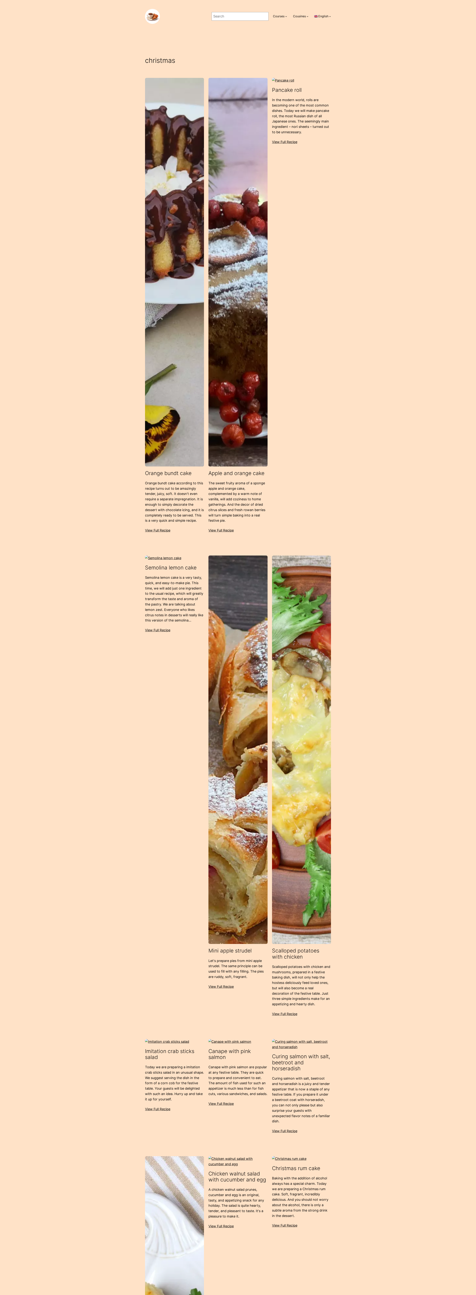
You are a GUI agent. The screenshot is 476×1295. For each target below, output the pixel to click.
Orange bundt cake (168, 473)
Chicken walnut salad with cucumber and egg (237, 1177)
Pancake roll (287, 90)
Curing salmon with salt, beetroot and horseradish (301, 1062)
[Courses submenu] (286, 16)
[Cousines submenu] (307, 16)
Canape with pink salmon (229, 1054)
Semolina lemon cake (171, 568)
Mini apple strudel (230, 951)
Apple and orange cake (236, 473)
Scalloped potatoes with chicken (295, 954)
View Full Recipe (157, 530)
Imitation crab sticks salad (169, 1054)
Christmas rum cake (296, 1168)
